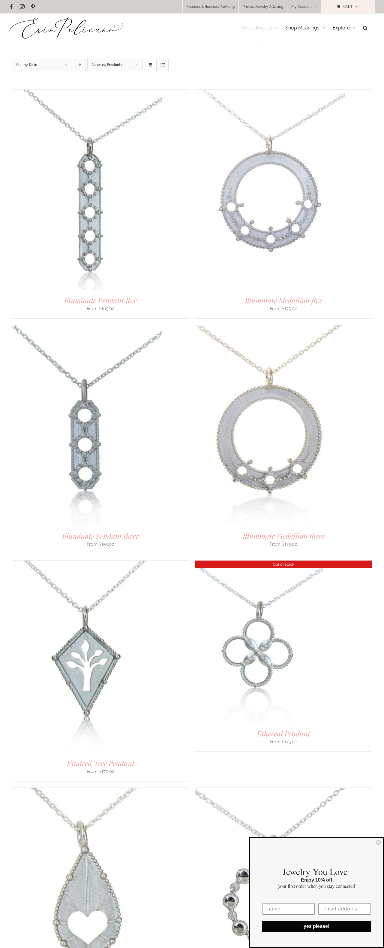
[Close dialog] (379, 842)
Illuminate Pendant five (100, 300)
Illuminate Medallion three (284, 536)
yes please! (316, 926)
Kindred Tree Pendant (100, 763)
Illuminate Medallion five (283, 300)
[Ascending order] (80, 65)
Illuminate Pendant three (100, 536)
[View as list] (162, 65)
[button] (365, 28)
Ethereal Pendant (283, 733)
